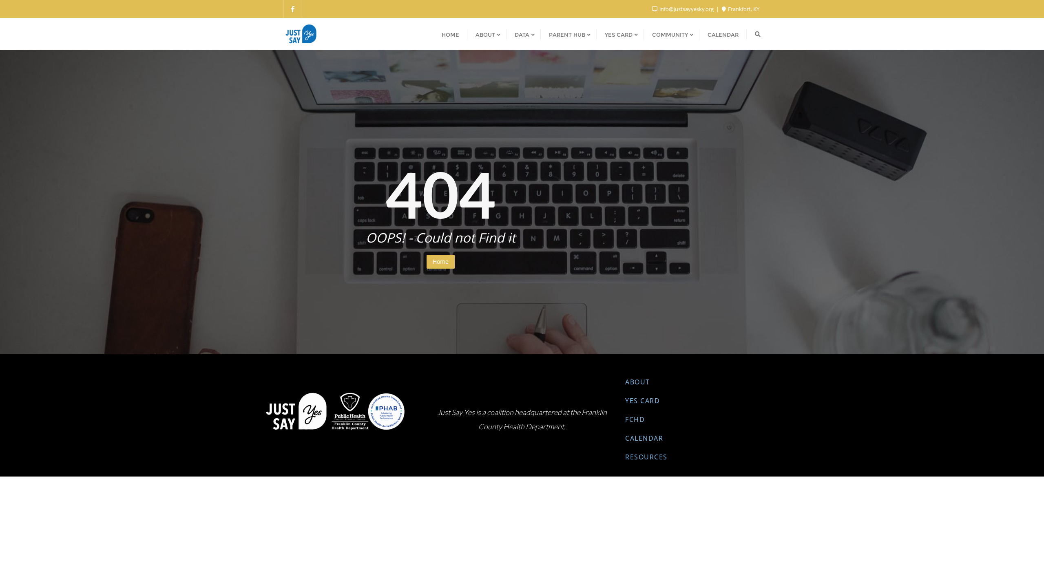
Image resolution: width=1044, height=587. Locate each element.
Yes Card (642, 400)
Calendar (644, 438)
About (637, 381)
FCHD (635, 419)
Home (441, 261)
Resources (646, 456)
